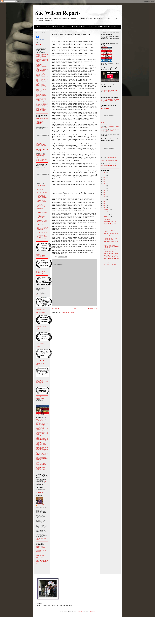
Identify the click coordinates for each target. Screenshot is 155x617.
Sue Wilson (38, 34)
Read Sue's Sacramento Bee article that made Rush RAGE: (41, 145)
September (107, 216)
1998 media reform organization (108, 166)
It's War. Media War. (110, 264)
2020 (104, 186)
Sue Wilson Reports (58, 12)
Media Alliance (108, 92)
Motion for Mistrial (42, 59)
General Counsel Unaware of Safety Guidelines (41, 89)
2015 (104, 194)
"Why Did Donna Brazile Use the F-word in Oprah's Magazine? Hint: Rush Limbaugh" (42, 427)
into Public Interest (39, 383)
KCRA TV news (39, 557)
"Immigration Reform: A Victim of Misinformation (42, 442)
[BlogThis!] (61, 257)
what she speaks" (41, 312)
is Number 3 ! (40, 492)
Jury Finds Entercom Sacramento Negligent (42, 104)
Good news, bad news (110, 227)
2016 (104, 192)
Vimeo (102, 93)
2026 (104, 173)
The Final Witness (41, 98)
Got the (38, 272)
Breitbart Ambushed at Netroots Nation (42, 191)
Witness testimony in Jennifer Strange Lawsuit (110, 230)
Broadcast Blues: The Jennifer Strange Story (111, 256)
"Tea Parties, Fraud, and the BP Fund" (42, 454)
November (107, 212)
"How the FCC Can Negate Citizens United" (41, 421)
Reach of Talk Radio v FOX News (56, 27)
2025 (104, 175)
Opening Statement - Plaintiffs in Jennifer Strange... (111, 246)
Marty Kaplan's (40, 271)
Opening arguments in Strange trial (110, 250)
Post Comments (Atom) (67, 312)
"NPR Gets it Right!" (42, 423)
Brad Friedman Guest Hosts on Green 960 (42, 561)
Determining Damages (42, 102)
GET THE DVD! (105, 108)
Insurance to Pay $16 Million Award (42, 107)
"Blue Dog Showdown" (42, 449)
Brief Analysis (40, 105)
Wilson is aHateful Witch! (40, 397)
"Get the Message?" (41, 457)
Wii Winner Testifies (42, 69)
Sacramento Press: (41, 326)
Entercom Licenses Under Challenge (41, 110)
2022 (104, 181)
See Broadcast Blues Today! (41, 186)
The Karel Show (40, 564)
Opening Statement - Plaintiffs (42, 57)
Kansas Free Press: (41, 361)
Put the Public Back (42, 381)
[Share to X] (63, 257)
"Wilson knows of (41, 311)
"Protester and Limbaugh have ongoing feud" (40, 156)
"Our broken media (41, 362)
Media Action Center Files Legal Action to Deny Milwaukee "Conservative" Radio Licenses (42, 198)
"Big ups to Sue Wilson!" (40, 346)
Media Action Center (78, 27)
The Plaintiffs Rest (42, 94)
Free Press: (39, 380)
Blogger (92, 612)
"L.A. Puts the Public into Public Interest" (41, 465)
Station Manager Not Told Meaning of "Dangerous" (42, 74)
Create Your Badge (40, 39)
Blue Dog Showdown (109, 262)
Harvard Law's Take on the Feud (41, 160)
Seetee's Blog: (40, 344)
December (107, 209)
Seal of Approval (41, 482)
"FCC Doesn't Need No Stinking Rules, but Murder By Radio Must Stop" (42, 432)
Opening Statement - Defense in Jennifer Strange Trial (110, 238)
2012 (104, 201)
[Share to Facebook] (64, 257)
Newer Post (56, 309)
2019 (104, 188)
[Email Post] (56, 256)
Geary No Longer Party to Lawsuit (41, 86)
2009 (104, 208)
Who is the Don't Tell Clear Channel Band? (104, 27)
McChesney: (39, 254)
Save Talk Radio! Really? (111, 253)
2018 (104, 190)
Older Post (92, 309)
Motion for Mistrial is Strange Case (111, 242)
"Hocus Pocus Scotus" (42, 456)
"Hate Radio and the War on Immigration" (42, 439)
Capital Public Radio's (40, 547)
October (106, 214)
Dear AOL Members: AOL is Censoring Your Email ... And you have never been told (42, 230)
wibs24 (80, 612)
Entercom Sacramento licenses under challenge (41, 206)
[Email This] (59, 257)
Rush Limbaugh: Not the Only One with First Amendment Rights (42, 237)
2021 (104, 183)
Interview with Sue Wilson (109, 90)
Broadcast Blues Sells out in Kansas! (110, 224)
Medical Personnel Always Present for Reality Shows (41, 83)
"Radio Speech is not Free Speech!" (42, 448)
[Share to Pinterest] (66, 257)
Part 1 (38, 294)
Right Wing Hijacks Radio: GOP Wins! (41, 216)
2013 (104, 199)
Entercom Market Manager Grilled (40, 71)
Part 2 (42, 294)
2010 (104, 205)
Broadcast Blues (40, 255)
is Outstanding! (40, 257)
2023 (104, 179)
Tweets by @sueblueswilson (109, 160)
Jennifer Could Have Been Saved (42, 80)
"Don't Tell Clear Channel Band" (110, 130)
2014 (104, 197)
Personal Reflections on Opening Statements (111, 234)
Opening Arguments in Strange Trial (42, 55)
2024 (104, 177)
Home (39, 27)
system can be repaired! (40, 364)
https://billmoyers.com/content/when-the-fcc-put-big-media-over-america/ (110, 101)
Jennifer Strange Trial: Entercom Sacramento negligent (42, 222)
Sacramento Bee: (40, 309)
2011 (104, 203)
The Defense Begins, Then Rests (42, 96)
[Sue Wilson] (37, 38)
